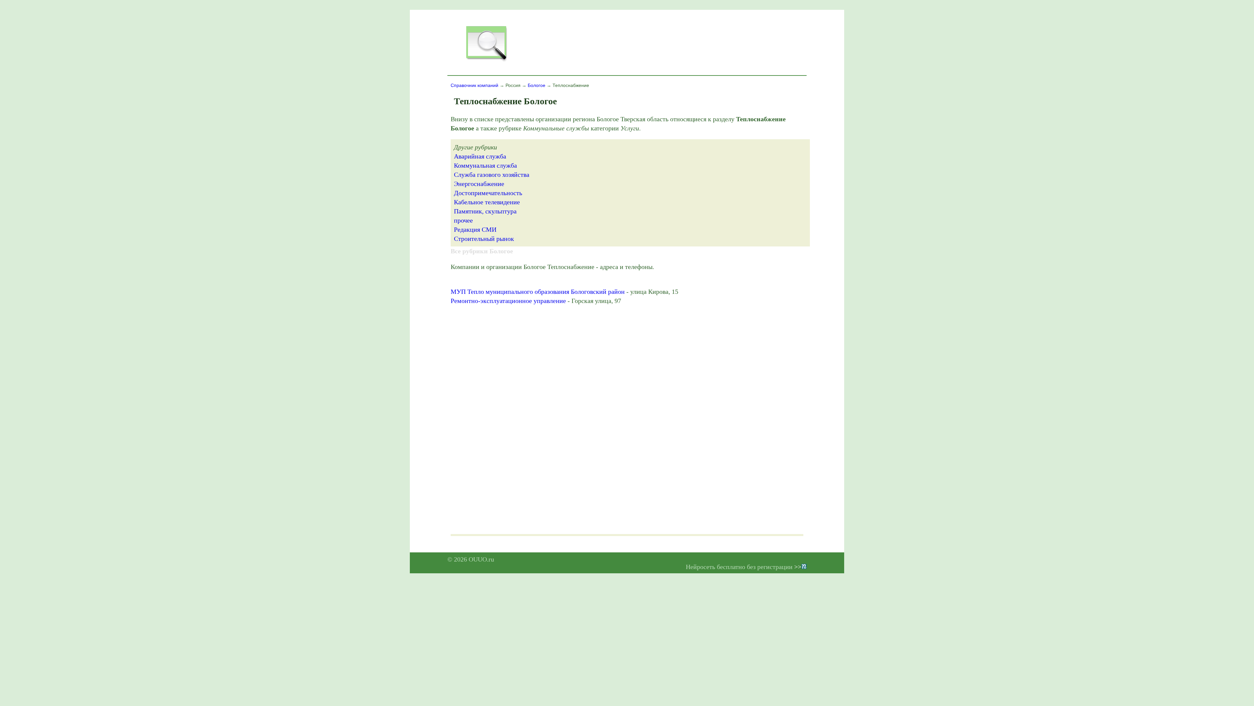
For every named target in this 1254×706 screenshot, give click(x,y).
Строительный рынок (484, 238)
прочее (463, 220)
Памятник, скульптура (485, 211)
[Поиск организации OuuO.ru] (486, 60)
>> (797, 566)
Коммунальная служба (485, 165)
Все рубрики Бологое (482, 251)
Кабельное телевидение (487, 202)
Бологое (536, 85)
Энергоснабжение (479, 183)
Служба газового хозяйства (491, 174)
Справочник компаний (474, 85)
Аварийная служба (480, 156)
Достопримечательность (488, 192)
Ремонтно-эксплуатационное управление (508, 300)
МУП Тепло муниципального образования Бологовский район (538, 291)
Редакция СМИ (475, 229)
